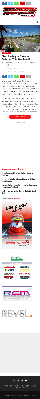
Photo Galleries (20, 387)
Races (22, 386)
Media (27, 386)
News (11, 386)
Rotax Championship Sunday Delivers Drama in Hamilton (17, 174)
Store (6, 386)
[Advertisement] (20, 144)
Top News (17, 198)
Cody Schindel (15, 69)
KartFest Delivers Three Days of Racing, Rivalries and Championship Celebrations (20, 186)
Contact (33, 386)
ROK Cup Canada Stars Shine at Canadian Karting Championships (18, 180)
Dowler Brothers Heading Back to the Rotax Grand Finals (19, 192)
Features (16, 386)
